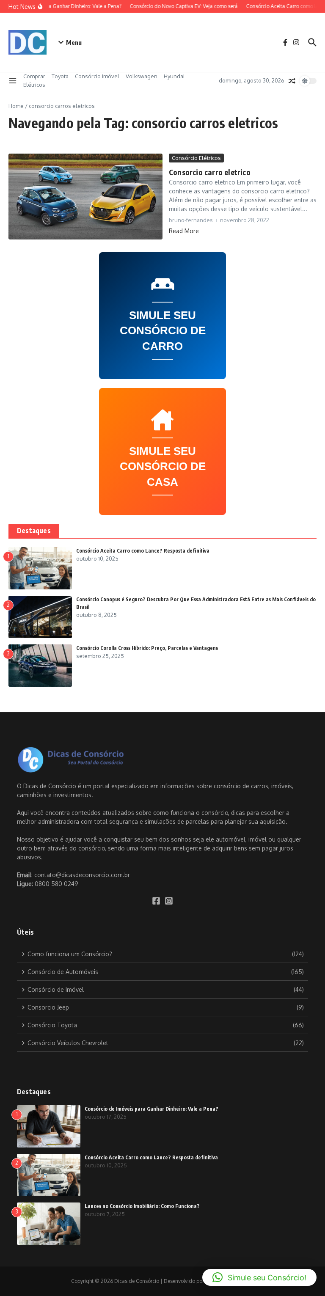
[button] (259, 1277)
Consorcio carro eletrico (210, 172)
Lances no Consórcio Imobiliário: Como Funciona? (142, 1206)
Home (16, 105)
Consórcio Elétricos (196, 157)
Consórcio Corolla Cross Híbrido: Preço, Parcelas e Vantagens (147, 648)
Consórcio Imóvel (97, 76)
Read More (184, 230)
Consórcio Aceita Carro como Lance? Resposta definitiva (142, 551)
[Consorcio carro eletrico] (85, 197)
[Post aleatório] (292, 80)
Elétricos (34, 84)
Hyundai (174, 76)
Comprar (34, 76)
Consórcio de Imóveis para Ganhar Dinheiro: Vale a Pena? (151, 1109)
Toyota (60, 76)
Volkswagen (141, 76)
